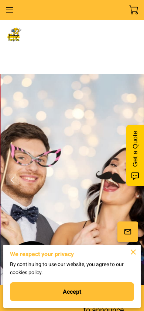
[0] (133, 10)
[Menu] (9, 10)
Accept (72, 291)
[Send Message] (127, 231)
